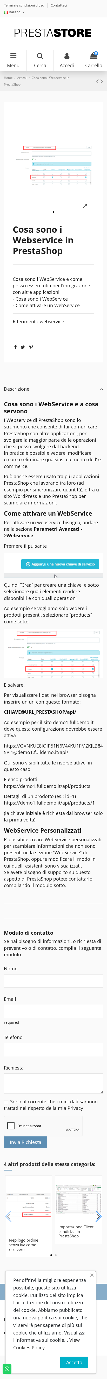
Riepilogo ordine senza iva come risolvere (23, 1244)
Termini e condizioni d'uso (24, 5)
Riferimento (25, 321)
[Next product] (102, 81)
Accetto (74, 1362)
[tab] (53, 389)
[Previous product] (98, 81)
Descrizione (16, 389)
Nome (10, 968)
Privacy (75, 1108)
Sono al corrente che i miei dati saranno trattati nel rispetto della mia (51, 1104)
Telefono (13, 1037)
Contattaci (59, 5)
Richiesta (14, 1068)
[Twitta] (23, 347)
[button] (53, 212)
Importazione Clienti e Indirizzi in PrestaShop (76, 1231)
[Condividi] (15, 347)
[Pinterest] (31, 347)
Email (10, 999)
